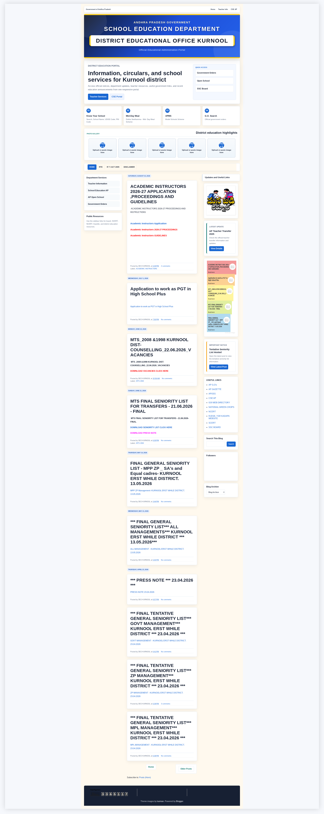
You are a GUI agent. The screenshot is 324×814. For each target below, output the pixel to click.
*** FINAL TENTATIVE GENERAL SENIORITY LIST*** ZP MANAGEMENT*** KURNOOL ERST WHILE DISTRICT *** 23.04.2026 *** (160, 675)
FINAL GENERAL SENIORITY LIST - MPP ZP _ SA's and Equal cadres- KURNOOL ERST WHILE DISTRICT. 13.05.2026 (160, 473)
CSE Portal (117, 97)
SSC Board (202, 89)
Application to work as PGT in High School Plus (151, 306)
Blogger (179, 801)
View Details (216, 248)
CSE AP (234, 9)
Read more (211, 272)
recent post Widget (230, 332)
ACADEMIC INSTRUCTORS (146, 269)
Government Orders (206, 73)
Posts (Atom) (145, 777)
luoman (160, 801)
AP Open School (96, 197)
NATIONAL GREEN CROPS (221, 407)
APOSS (212, 394)
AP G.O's (213, 385)
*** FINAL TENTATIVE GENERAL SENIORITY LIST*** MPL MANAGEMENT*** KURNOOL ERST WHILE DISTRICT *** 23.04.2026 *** (160, 727)
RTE (101, 167)
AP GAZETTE (215, 389)
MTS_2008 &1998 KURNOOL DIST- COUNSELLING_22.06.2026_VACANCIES (217, 292)
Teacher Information (97, 184)
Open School (203, 81)
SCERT (212, 423)
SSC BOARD (215, 427)
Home (213, 9)
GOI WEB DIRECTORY (219, 402)
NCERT (212, 411)
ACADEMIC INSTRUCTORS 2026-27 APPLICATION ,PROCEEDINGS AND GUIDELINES (218, 267)
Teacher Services (98, 97)
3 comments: (166, 704)
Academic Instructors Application (148, 223)
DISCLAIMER (129, 167)
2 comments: (166, 266)
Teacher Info (223, 9)
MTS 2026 (140, 381)
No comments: (166, 319)
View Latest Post (219, 367)
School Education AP (98, 190)
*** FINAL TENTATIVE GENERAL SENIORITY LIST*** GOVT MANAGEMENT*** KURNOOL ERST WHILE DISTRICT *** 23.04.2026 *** (160, 623)
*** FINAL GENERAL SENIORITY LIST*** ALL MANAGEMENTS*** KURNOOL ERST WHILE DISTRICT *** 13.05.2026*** (161, 531)
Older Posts (186, 769)
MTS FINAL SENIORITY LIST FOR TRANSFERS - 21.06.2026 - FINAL (161, 406)
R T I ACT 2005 (113, 167)
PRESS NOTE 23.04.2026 (142, 592)
